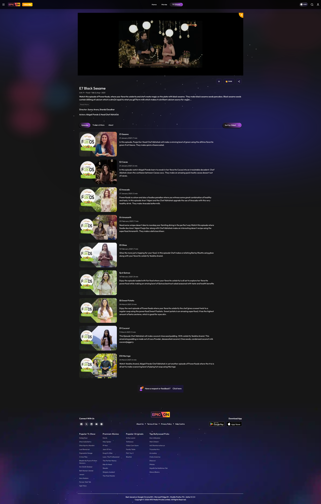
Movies (164, 4)
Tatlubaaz (129, 442)
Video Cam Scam (132, 445)
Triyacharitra (154, 449)
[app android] (217, 424)
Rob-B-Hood (107, 464)
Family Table (130, 449)
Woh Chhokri (154, 442)
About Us (140, 424)
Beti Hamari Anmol (86, 471)
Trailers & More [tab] (98, 125)
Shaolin (105, 468)
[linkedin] (91, 424)
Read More (84, 104)
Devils (105, 438)
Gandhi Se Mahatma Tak (158, 468)
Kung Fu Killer (108, 453)
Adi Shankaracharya (157, 445)
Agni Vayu (83, 486)
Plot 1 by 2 (129, 453)
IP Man (105, 445)
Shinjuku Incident (109, 472)
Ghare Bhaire (154, 472)
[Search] (311, 4)
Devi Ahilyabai (154, 438)
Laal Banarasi (84, 449)
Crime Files (83, 457)
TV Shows (176, 4)
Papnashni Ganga (85, 453)
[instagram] (101, 424)
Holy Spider (107, 442)
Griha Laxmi (130, 438)
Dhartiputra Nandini (86, 445)
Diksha (152, 464)
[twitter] (86, 424)
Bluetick (129, 457)
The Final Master (109, 476)
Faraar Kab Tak (85, 482)
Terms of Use (152, 424)
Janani (81, 474)
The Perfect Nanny (109, 461)
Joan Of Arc (107, 449)
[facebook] (81, 424)
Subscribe (27, 4)
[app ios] (234, 424)
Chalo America (154, 457)
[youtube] (96, 424)
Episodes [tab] (85, 125)
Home (154, 4)
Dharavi (152, 461)
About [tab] (110, 125)
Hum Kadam (83, 478)
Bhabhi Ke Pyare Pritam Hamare (88, 462)
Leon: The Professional (111, 457)
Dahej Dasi (83, 438)
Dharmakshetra (85, 442)
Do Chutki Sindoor (86, 467)
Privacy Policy (166, 424)
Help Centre (180, 424)
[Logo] (14, 4)
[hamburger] (3, 4)
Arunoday (153, 453)
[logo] (160, 414)
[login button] (317, 4)
